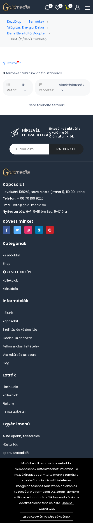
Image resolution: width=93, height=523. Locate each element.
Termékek (36, 21)
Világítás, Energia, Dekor (25, 27)
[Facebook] (6, 230)
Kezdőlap (14, 21)
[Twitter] (17, 230)
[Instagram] (28, 230)
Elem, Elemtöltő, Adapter (26, 33)
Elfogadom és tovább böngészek (46, 516)
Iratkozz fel (66, 149)
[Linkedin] (39, 230)
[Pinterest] (50, 230)
